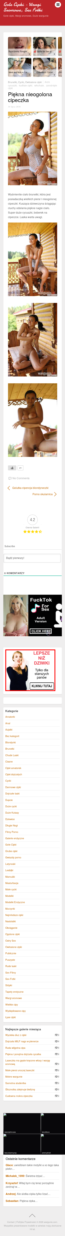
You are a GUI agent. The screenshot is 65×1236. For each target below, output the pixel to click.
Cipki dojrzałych (13, 774)
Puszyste (10, 959)
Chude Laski (11, 755)
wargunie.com (50, 1222)
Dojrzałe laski (12, 793)
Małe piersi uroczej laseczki (19, 1070)
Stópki (8, 985)
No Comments (21, 478)
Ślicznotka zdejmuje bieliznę (20, 1089)
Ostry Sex (10, 940)
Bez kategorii (12, 736)
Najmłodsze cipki (14, 915)
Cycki (21, 82)
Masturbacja (11, 883)
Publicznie (10, 953)
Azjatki (8, 729)
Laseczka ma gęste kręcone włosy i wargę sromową (27, 1062)
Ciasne (9, 761)
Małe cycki (10, 889)
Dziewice (10, 819)
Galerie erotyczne (14, 838)
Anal (7, 723)
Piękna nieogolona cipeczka (30, 97)
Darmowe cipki (13, 787)
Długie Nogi (11, 825)
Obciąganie (11, 927)
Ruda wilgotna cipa (15, 1047)
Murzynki (10, 908)
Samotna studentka (15, 1083)
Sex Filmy (10, 972)
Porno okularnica (30, 494)
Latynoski (10, 863)
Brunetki (12, 82)
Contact (10, 1222)
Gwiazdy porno (13, 857)
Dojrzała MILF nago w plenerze (21, 1041)
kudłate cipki (25, 85)
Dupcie (9, 800)
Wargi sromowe (13, 998)
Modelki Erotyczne (15, 902)
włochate (39, 85)
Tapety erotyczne (14, 991)
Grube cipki (11, 851)
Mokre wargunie (13, 1076)
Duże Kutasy (12, 812)
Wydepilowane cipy (15, 1010)
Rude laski (10, 966)
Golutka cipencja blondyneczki (30, 488)
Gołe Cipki (10, 844)
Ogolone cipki (12, 934)
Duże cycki (11, 806)
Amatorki (10, 716)
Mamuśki (10, 876)
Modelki (9, 895)
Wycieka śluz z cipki (15, 1035)
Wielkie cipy (11, 1004)
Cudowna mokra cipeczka (18, 1096)
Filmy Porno (11, 832)
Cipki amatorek (13, 768)
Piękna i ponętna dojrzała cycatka (23, 1054)
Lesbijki (9, 870)
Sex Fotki (10, 979)
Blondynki (10, 742)
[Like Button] (12, 467)
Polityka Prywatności (26, 1222)
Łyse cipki (10, 1017)
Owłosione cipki (33, 82)
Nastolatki (10, 921)
